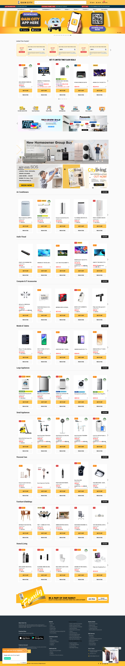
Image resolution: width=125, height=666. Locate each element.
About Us (52, 623)
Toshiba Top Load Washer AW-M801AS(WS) (65, 393)
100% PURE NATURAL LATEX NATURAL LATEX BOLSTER (104, 524)
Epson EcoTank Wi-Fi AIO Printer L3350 (81, 82)
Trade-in (71, 631)
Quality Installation (73, 643)
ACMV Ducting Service (93, 640)
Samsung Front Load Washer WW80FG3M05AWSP (84, 393)
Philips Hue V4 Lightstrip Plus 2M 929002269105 (103, 567)
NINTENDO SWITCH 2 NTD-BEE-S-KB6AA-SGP (65, 307)
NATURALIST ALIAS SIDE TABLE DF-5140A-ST (28, 524)
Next (124, 22)
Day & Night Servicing (74, 647)
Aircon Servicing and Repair (55, 650)
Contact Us (52, 643)
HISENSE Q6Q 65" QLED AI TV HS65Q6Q (82, 259)
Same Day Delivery (73, 628)
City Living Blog (53, 632)
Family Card (52, 626)
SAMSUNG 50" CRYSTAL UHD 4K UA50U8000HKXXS (47, 262)
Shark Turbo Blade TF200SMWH (80, 435)
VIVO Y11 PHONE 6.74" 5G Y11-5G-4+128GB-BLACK (47, 349)
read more (29, 627)
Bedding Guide (92, 625)
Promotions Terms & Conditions (56, 655)
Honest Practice (73, 646)
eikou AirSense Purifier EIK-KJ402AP (25, 82)
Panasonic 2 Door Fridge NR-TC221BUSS (101, 393)
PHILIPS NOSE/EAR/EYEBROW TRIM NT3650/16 (65, 482)
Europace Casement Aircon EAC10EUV (64, 217)
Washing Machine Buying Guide (95, 629)
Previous (1, 22)
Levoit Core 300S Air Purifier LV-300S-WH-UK (102, 435)
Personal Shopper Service (75, 634)
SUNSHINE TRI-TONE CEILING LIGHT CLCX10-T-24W (84, 566)
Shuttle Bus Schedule (54, 641)
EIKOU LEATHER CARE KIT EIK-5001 (26, 566)
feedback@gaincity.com (94, 656)
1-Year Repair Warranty (74, 644)
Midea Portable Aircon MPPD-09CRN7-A (27, 217)
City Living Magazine (93, 626)
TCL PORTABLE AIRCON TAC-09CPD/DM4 (82, 217)
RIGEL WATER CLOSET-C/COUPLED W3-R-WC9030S (66, 566)
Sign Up (99, 2)
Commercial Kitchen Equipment (95, 638)
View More (105, 192)
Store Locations (53, 640)
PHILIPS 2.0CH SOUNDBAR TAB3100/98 (27, 262)
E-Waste (51, 653)
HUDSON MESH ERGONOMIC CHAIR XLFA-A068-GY (84, 524)
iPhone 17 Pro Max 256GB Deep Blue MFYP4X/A (28, 349)
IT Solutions (91, 637)
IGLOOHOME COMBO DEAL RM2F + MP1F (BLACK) (47, 566)
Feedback (52, 644)
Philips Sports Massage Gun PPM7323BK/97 (102, 307)
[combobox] (60, 2)
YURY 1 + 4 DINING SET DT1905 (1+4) (44, 524)
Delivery (51, 652)
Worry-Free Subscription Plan (75, 637)
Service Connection (73, 621)
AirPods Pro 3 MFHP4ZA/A (24, 304)
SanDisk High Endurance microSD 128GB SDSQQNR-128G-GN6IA (50, 307)
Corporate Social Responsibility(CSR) (57, 631)
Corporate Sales (92, 644)
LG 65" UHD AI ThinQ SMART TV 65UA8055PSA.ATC (66, 262)
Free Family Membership (74, 635)
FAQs (51, 638)
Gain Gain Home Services (75, 639)
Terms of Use (52, 629)
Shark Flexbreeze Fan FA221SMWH (63, 435)
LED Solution (91, 641)
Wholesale (91, 635)
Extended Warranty (73, 632)
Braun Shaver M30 (78, 480)
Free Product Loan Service (75, 629)
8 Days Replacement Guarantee (76, 626)
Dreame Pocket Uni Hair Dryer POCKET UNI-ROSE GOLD (30, 482)
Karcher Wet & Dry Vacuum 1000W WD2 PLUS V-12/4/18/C (31, 438)
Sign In (93, 2)
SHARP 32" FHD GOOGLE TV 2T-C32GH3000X (102, 262)
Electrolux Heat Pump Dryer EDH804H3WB (27, 393)
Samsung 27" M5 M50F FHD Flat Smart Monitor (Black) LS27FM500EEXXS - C (44, 81)
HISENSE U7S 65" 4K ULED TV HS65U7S (99, 82)
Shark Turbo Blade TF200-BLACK (43, 435)
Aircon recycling (92, 643)
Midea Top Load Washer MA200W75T (45, 393)
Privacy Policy (53, 628)
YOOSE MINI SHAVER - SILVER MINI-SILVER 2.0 (102, 482)
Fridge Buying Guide (93, 628)
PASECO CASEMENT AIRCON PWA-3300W (101, 217)
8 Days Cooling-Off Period (75, 625)
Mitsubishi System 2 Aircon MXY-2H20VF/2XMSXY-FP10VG (49, 217)
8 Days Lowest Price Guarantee (76, 623)
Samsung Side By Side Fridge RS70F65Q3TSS (62, 81)
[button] (32, 87)
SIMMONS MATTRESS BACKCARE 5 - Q (63, 524)
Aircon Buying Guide (93, 623)
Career (51, 625)
